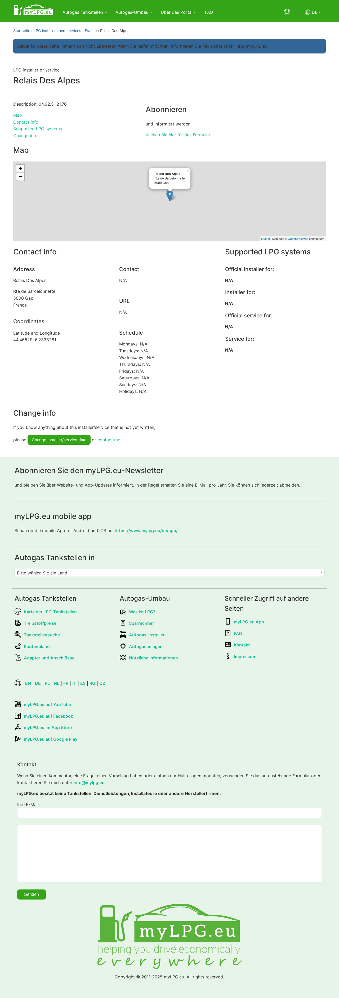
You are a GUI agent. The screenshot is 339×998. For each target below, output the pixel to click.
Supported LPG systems (37, 128)
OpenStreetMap (298, 238)
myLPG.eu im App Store (48, 727)
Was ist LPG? (142, 611)
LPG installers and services (57, 30)
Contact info (25, 122)
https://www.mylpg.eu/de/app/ (146, 530)
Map (17, 115)
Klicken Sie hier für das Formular (178, 134)
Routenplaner (37, 646)
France (91, 30)
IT (74, 683)
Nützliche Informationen (153, 657)
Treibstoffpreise (40, 623)
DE (38, 683)
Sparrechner (141, 623)
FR (65, 683)
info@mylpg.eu (89, 782)
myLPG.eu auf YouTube (47, 704)
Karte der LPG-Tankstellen (50, 611)
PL (47, 683)
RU (92, 683)
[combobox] (169, 572)
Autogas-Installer (146, 634)
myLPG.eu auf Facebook (48, 716)
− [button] (20, 176)
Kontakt (242, 645)
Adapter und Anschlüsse (49, 657)
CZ (102, 683)
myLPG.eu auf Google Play (50, 739)
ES (83, 683)
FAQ (209, 12)
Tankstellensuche (42, 634)
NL (56, 683)
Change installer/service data (59, 439)
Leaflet (265, 238)
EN (28, 683)
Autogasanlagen (146, 646)
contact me (108, 439)
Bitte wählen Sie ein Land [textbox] (42, 573)
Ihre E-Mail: (28, 804)
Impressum (245, 656)
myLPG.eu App (249, 621)
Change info (25, 135)
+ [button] (20, 168)
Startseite (21, 30)
